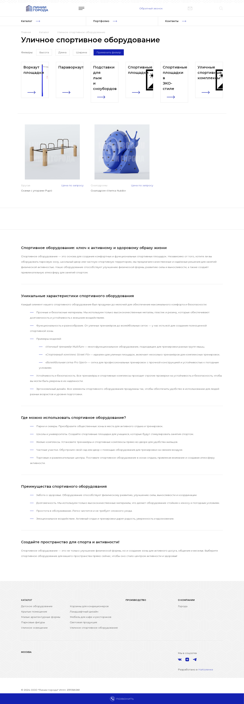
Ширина (81, 52)
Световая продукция (83, 622)
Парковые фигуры (33, 622)
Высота (44, 52)
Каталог (44, 32)
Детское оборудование (37, 606)
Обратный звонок (151, 8)
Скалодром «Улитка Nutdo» (108, 190)
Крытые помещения (34, 611)
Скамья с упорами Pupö (36, 190)
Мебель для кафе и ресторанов (90, 617)
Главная (26, 32)
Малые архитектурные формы (40, 617)
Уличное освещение (34, 627)
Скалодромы (99, 185)
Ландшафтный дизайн (84, 611)
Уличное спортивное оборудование (81, 32)
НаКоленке (205, 669)
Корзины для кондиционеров (89, 606)
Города (182, 606)
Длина (62, 52)
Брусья (25, 185)
